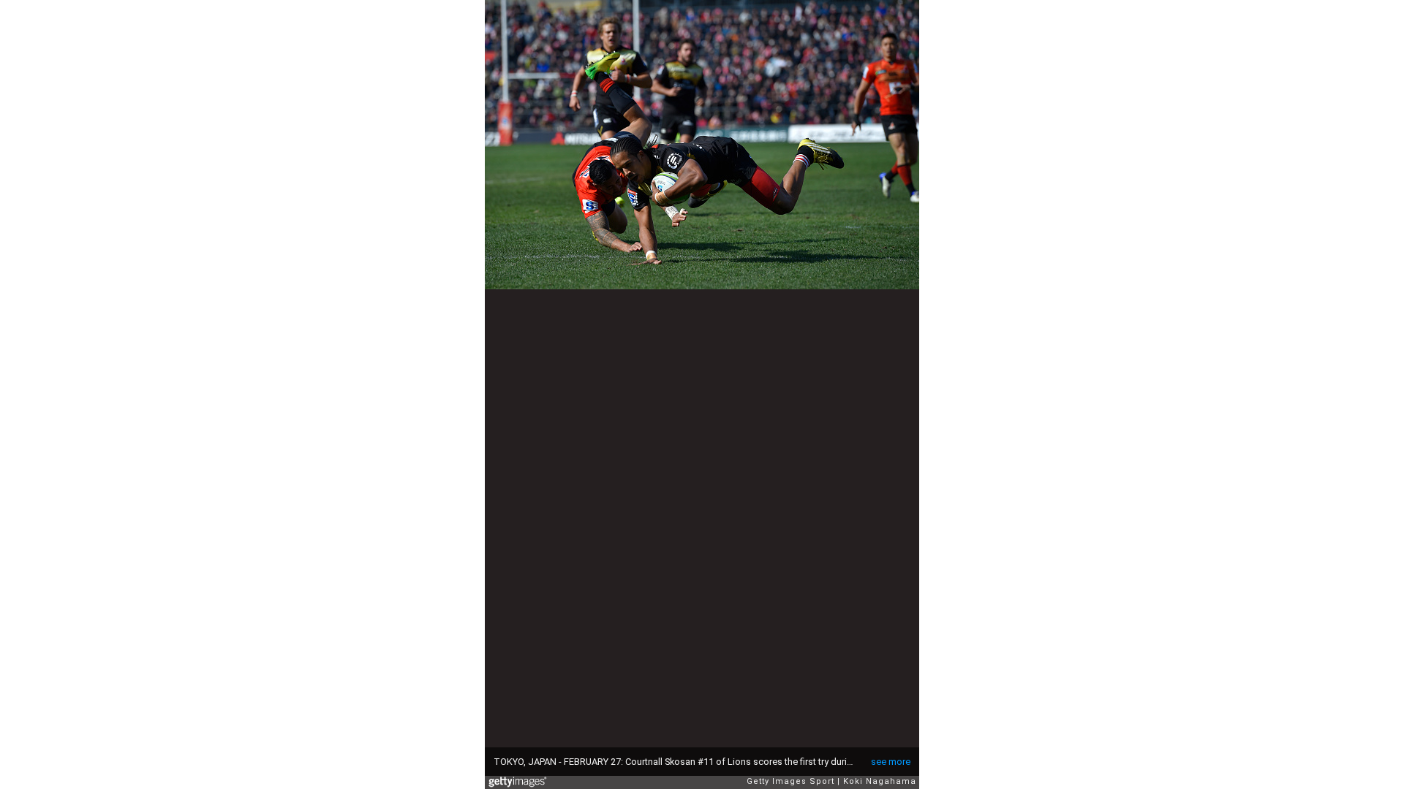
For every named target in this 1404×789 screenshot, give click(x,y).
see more (890, 761)
